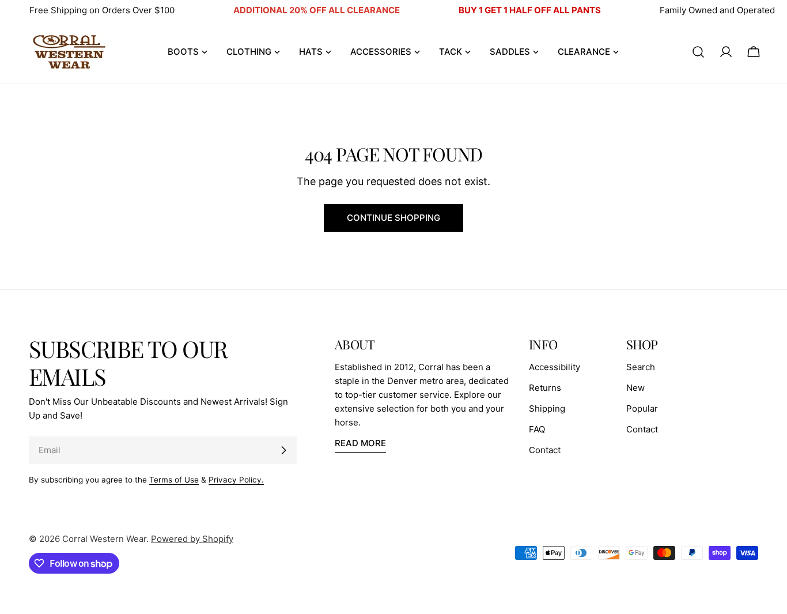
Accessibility (554, 366)
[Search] (698, 51)
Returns (545, 387)
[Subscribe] (283, 450)
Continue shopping (393, 217)
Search (640, 366)
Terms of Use (174, 479)
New (635, 387)
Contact (545, 450)
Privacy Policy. (236, 479)
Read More (360, 443)
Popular (642, 408)
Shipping (547, 408)
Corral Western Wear (104, 538)
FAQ (537, 429)
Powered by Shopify (192, 538)
